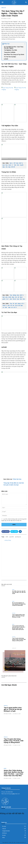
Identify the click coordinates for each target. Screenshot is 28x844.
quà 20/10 (11, 536)
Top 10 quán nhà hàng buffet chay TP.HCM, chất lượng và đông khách (19, 639)
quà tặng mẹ (18, 536)
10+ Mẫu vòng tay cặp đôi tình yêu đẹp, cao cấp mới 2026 (19, 592)
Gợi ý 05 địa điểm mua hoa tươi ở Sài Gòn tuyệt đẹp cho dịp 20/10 (13, 165)
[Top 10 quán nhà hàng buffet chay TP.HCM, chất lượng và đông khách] (6, 639)
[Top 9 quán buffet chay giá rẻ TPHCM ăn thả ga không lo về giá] (6, 616)
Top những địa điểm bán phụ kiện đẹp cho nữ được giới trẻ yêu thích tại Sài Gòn (14, 297)
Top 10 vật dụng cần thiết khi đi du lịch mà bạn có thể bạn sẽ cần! (14, 305)
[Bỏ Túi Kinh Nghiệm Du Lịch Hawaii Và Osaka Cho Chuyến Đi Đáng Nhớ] (6, 604)
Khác (13, 589)
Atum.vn (23, 842)
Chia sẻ (3, 7)
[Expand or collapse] (25, 44)
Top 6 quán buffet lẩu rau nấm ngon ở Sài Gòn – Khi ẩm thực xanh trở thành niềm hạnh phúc (18, 627)
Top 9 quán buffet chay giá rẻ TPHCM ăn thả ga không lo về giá (18, 616)
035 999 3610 (9, 792)
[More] (20, 531)
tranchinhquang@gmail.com (12, 793)
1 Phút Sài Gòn (16, 479)
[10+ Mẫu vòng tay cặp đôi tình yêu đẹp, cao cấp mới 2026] (6, 592)
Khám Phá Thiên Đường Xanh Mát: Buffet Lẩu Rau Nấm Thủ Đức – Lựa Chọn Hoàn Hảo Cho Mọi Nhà (13, 773)
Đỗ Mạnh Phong (7, 713)
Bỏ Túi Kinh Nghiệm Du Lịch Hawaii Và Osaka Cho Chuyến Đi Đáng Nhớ (19, 604)
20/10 (7, 536)
